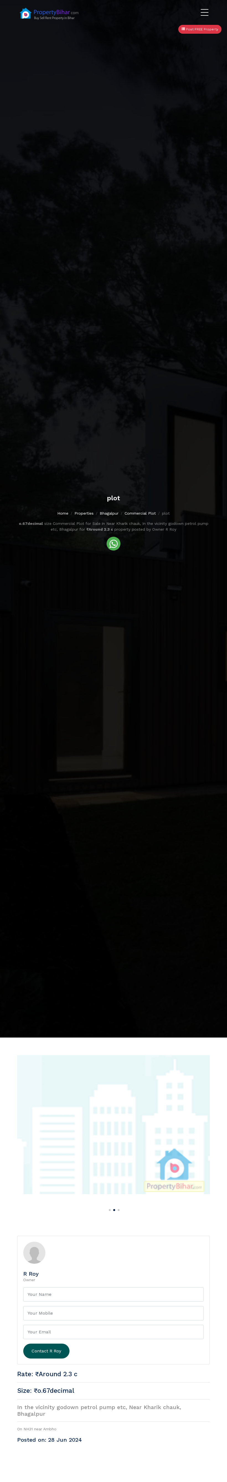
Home (62, 513)
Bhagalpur (109, 513)
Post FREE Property (201, 29)
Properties (84, 513)
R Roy (31, 1273)
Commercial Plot (140, 513)
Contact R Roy (46, 1351)
